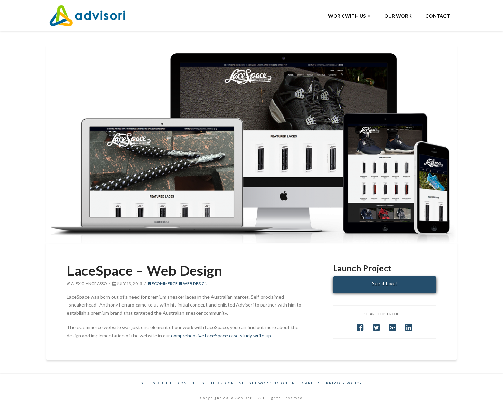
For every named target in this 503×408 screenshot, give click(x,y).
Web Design (195, 283)
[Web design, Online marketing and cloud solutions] (89, 15)
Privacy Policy (344, 383)
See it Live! (384, 283)
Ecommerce (164, 283)
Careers (312, 383)
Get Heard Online (223, 383)
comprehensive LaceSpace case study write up (221, 335)
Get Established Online (169, 383)
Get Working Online (273, 383)
